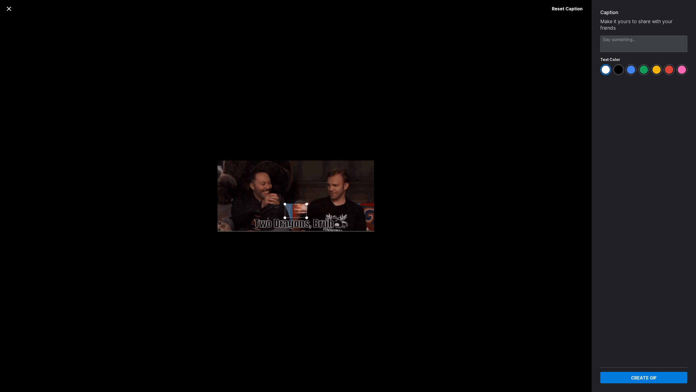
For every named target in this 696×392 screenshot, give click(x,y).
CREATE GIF (644, 378)
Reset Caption (567, 8)
